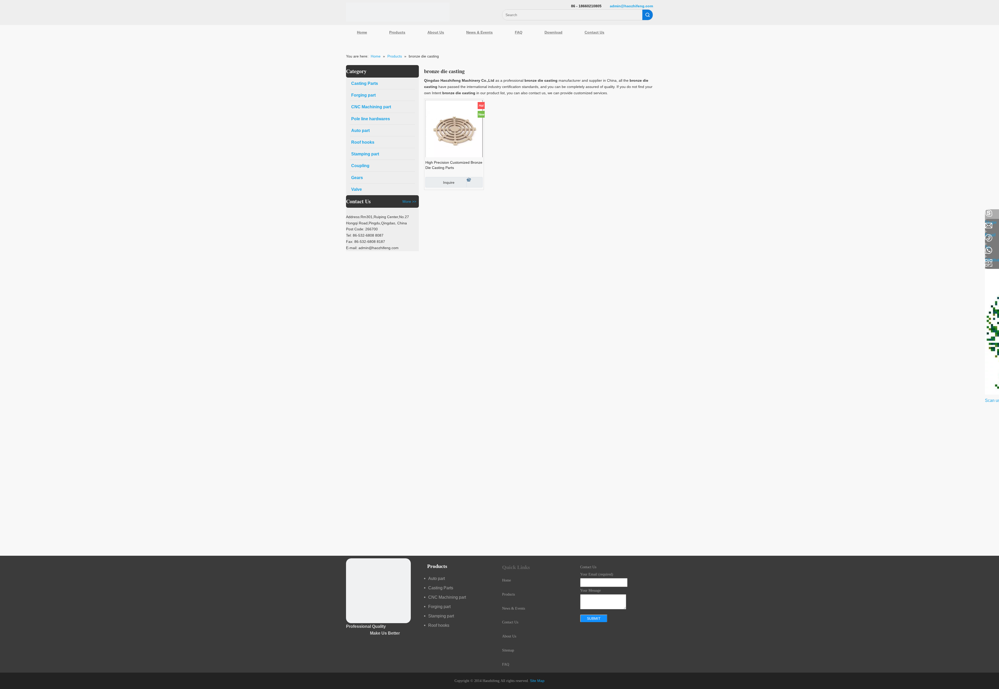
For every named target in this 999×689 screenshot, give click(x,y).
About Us (435, 32)
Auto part (436, 578)
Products (397, 32)
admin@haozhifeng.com (631, 6)
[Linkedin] (6, 227)
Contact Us (594, 32)
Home (362, 32)
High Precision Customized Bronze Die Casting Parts (453, 165)
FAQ (518, 32)
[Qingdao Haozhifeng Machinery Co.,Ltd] (398, 12)
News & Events (479, 32)
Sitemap (508, 650)
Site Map (537, 681)
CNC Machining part (447, 597)
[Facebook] (6, 213)
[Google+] (6, 241)
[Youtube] (6, 254)
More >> (409, 201)
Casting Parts (440, 588)
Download (553, 32)
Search (647, 15)
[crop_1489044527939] (378, 590)
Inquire (448, 182)
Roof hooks (438, 625)
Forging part (439, 606)
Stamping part (441, 616)
